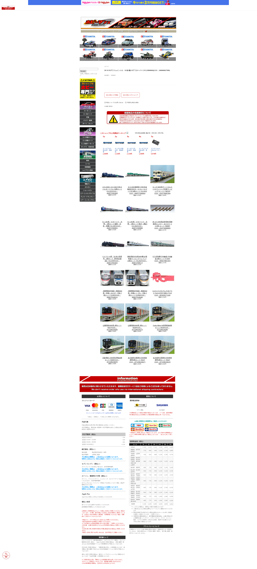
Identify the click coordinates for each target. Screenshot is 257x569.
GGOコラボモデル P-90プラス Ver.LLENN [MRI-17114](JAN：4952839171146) (162, 293)
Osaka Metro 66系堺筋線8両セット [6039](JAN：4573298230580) (162, 327)
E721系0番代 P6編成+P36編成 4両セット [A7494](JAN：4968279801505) (162, 259)
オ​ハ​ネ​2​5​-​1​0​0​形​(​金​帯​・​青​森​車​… (131, 150)
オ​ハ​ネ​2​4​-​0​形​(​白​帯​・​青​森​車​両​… (119, 150)
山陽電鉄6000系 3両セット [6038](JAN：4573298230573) (137, 327)
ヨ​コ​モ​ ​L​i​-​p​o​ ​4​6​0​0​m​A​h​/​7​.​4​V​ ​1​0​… (155, 150)
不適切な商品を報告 (133, 102)
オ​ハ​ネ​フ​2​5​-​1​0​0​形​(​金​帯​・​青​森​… (143, 150)
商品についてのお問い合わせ (114, 102)
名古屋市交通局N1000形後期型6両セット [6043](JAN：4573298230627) (137, 360)
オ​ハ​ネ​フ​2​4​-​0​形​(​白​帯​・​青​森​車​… (107, 150)
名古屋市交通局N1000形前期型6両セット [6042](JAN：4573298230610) (162, 360)
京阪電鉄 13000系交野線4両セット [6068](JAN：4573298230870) (112, 360)
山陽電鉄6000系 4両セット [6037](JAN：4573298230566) (112, 327)
